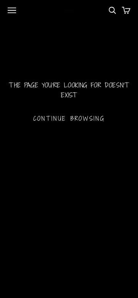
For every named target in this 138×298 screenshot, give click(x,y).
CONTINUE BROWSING (69, 118)
